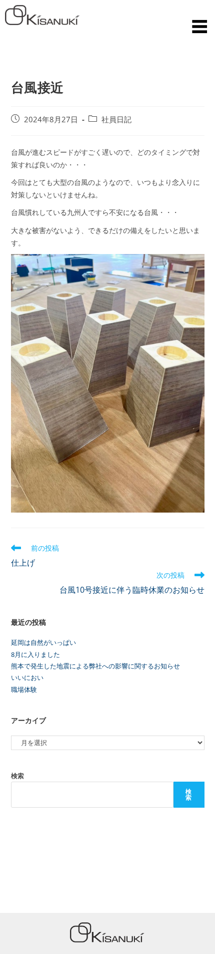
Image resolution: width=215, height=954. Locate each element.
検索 (17, 775)
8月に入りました (35, 654)
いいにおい (27, 677)
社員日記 (117, 119)
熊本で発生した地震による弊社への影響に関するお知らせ (95, 665)
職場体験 (24, 689)
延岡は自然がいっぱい (43, 642)
